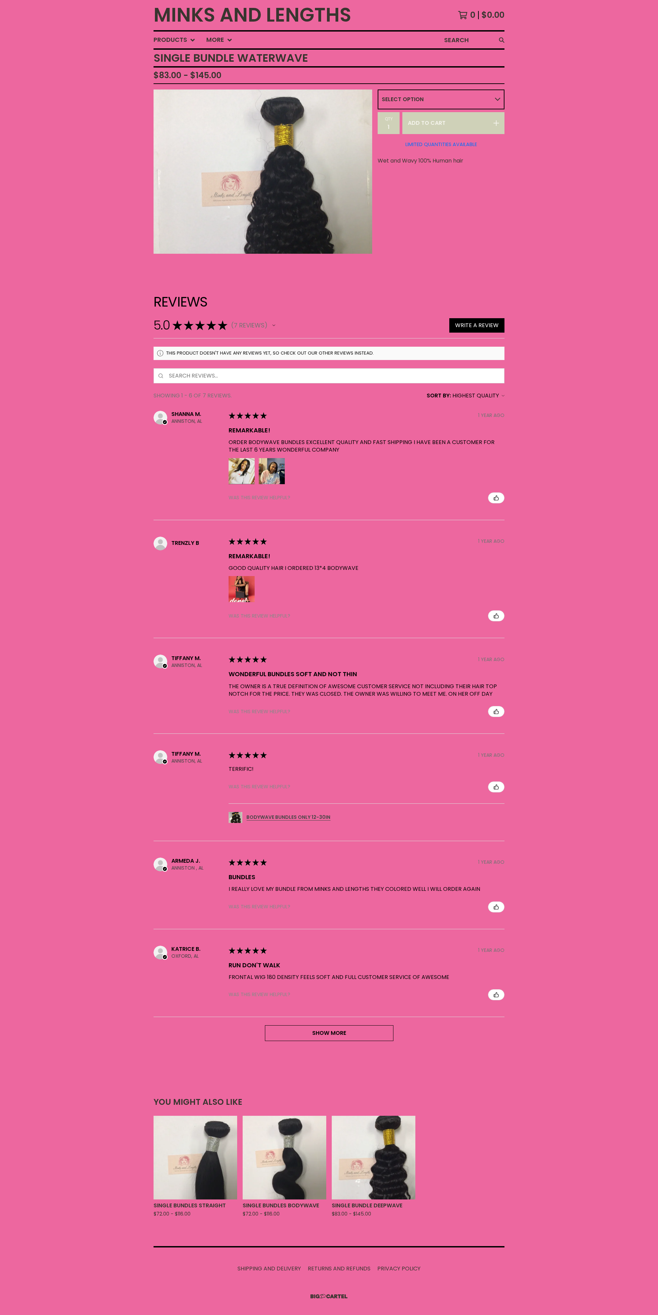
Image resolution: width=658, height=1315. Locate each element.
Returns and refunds (339, 1268)
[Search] (501, 40)
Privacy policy (399, 1268)
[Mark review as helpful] (496, 497)
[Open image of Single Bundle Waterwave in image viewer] (263, 171)
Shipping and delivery (269, 1268)
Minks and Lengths (252, 15)
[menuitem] (174, 40)
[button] (274, 325)
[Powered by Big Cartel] (329, 1296)
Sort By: (439, 395)
